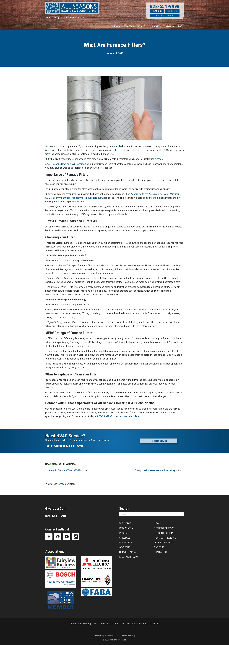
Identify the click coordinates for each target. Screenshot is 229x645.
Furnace (61, 483)
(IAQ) (166, 150)
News (179, 26)
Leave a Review (163, 542)
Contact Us (161, 552)
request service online (127, 416)
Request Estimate (165, 533)
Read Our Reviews (165, 537)
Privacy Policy (121, 636)
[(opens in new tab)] (60, 562)
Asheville (117, 146)
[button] (133, 26)
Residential (126, 528)
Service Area (127, 552)
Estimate (172, 11)
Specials (155, 26)
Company (167, 26)
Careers (159, 547)
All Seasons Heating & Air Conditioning (68, 164)
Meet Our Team (128, 556)
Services (128, 26)
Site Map (131, 636)
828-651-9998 (165, 6)
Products (141, 26)
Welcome (116, 26)
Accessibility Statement (103, 636)
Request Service (164, 15)
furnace (159, 159)
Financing (157, 11)
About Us (124, 547)
